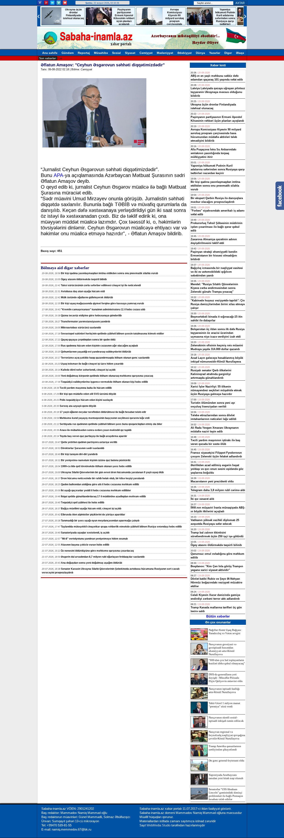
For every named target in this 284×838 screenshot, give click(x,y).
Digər (228, 52)
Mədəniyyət (165, 52)
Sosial (116, 52)
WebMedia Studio (159, 825)
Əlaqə (240, 52)
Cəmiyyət (146, 52)
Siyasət (130, 52)
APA (58, 175)
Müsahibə (101, 52)
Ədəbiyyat (184, 52)
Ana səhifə (49, 52)
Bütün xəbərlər (218, 616)
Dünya (200, 52)
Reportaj (84, 52)
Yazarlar (214, 52)
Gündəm (68, 52)
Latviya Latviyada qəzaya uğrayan (81, 58)
